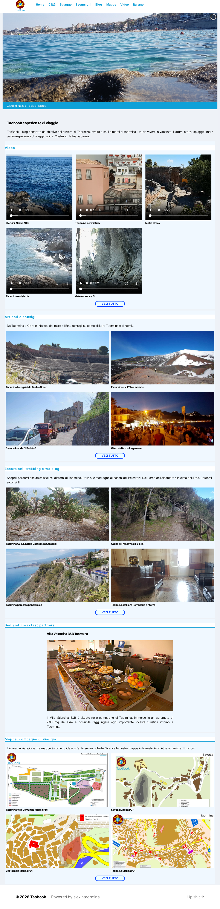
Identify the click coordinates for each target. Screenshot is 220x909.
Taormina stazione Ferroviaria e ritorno (133, 604)
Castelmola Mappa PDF (19, 870)
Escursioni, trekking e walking (32, 469)
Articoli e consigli (21, 317)
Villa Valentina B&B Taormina (67, 634)
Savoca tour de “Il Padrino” (21, 448)
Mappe (111, 4)
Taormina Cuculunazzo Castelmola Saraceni (31, 543)
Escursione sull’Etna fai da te (127, 387)
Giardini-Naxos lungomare (126, 448)
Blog (98, 4)
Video (124, 4)
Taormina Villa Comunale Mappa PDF (27, 809)
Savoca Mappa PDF (122, 809)
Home (40, 4)
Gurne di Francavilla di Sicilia (127, 543)
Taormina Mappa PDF (123, 870)
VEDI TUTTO (110, 303)
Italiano (138, 4)
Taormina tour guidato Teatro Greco (26, 387)
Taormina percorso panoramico (24, 604)
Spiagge (66, 4)
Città (52, 4)
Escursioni (83, 4)
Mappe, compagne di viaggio (30, 739)
